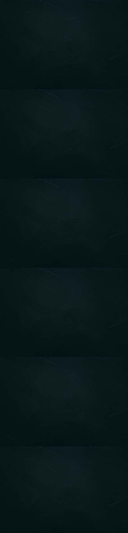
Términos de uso (24, 455)
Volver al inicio (64, 135)
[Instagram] (119, 196)
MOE (33, 428)
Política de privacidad (29, 442)
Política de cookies (26, 469)
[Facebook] (111, 196)
